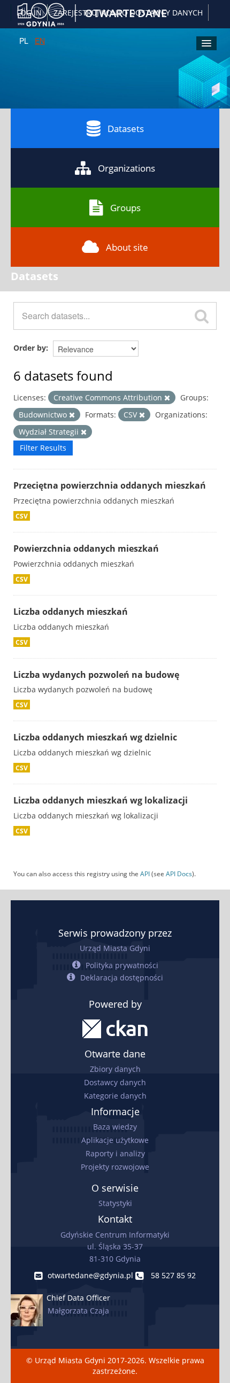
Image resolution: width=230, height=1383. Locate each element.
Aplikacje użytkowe (115, 1140)
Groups (125, 208)
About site (127, 247)
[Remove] (167, 398)
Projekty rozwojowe (115, 1167)
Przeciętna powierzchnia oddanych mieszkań (109, 485)
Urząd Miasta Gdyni (115, 948)
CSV (22, 516)
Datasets (126, 128)
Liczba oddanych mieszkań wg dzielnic (95, 737)
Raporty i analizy (115, 1153)
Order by (29, 348)
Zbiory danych (115, 1069)
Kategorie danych (115, 1096)
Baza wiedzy (115, 1127)
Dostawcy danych (115, 1082)
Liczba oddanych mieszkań (70, 611)
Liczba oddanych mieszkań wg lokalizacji (100, 800)
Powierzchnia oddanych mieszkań (86, 548)
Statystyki (115, 1203)
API (145, 873)
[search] (202, 316)
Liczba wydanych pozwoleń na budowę (96, 675)
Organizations (126, 168)
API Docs (179, 873)
